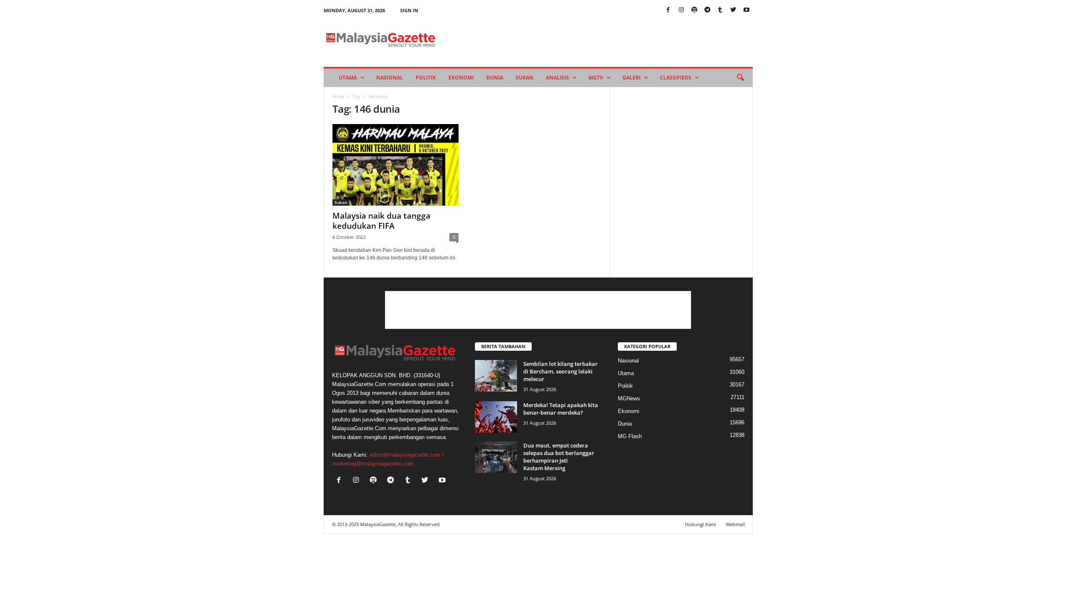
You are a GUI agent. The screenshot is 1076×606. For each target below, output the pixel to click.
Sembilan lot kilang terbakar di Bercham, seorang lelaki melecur (560, 371)
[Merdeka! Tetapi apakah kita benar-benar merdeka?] (496, 417)
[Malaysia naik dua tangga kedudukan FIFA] (395, 165)
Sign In (409, 10)
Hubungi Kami (700, 524)
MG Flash (630, 436)
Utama (348, 77)
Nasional (389, 77)
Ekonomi (461, 77)
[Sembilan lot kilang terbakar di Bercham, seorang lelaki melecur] (496, 376)
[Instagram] (681, 10)
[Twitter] (733, 10)
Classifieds (675, 77)
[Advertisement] (538, 310)
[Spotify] (694, 10)
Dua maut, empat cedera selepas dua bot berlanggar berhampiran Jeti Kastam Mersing (558, 457)
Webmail (735, 524)
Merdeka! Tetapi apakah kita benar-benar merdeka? (560, 408)
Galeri (631, 77)
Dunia (494, 77)
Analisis (557, 77)
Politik (426, 77)
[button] (740, 78)
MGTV (595, 77)
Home (338, 96)
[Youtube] (746, 10)
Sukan (524, 77)
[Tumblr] (720, 10)
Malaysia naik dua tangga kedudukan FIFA (381, 220)
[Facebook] (668, 10)
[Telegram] (707, 10)
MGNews (629, 398)
